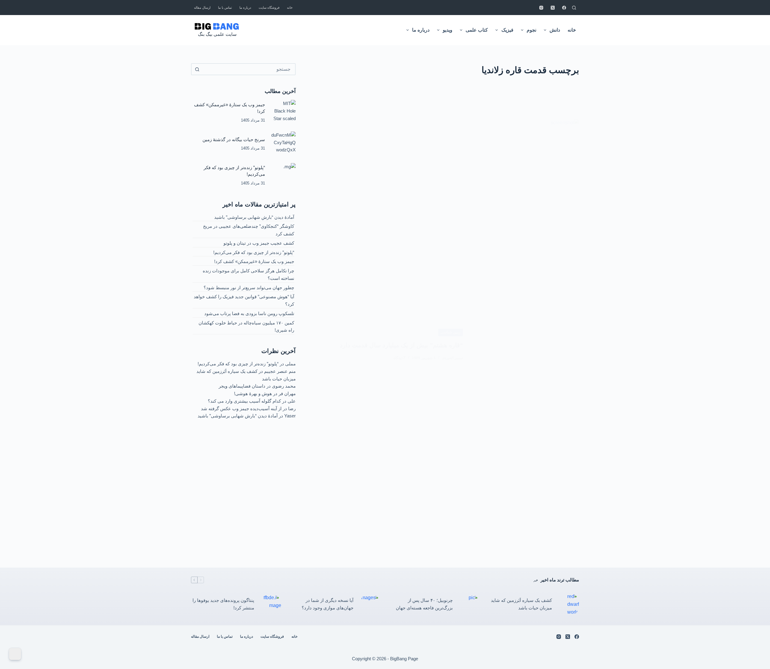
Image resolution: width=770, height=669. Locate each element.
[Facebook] (564, 8)
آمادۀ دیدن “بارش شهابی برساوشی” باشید (254, 217)
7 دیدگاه (399, 358)
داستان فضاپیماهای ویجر (242, 386)
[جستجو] (574, 8)
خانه (290, 7)
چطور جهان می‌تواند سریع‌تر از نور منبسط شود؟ (249, 287)
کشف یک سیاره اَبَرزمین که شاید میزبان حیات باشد (521, 604)
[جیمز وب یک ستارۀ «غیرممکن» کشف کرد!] (283, 112)
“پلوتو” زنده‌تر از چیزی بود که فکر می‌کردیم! (253, 252)
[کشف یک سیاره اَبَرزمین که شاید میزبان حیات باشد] (568, 604)
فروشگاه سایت (269, 7)
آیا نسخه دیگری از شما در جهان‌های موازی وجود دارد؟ (327, 604)
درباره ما (245, 7)
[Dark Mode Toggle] (15, 654)
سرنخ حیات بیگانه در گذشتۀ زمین (233, 139)
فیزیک (507, 30)
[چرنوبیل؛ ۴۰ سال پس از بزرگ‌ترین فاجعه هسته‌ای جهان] (469, 604)
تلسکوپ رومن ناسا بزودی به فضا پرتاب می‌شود (249, 313)
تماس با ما (225, 7)
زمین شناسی (450, 332)
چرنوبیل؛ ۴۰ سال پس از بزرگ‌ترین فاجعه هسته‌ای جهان (424, 604)
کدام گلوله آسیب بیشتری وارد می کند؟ (244, 401)
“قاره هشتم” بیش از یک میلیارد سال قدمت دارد (401, 345)
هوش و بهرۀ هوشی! (253, 393)
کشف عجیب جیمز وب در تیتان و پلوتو (258, 243)
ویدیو (447, 30)
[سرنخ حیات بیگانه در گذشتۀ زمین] (283, 144)
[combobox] (248, 69)
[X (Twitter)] (553, 8)
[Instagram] (541, 8)
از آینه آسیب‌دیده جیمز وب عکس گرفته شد (241, 408)
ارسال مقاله (202, 7)
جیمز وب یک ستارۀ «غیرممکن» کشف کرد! (254, 261)
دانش (555, 30)
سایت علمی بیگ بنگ (217, 34)
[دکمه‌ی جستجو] (197, 69)
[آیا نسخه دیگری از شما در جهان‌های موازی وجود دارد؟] (369, 604)
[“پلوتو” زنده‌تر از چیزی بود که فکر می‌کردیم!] (283, 175)
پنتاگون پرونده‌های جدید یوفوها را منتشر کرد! (223, 604)
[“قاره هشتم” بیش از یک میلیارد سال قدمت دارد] (525, 344)
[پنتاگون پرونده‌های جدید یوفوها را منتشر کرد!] (270, 604)
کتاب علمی (477, 30)
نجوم (531, 30)
